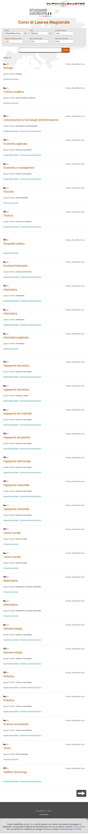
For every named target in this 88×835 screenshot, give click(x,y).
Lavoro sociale (12, 532)
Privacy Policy (79, 826)
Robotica (8, 676)
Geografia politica (14, 243)
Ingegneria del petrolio (16, 437)
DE (53, 5)
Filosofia (8, 191)
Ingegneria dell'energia (17, 461)
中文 (83, 5)
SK (73, 5)
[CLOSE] (77, 829)
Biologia (8, 67)
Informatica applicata (16, 337)
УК (78, 5)
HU (61, 5)
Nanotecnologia (12, 628)
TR (76, 5)
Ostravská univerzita (10, 79)
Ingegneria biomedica (16, 365)
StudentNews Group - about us (44, 811)
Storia (7, 748)
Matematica (10, 580)
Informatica (10, 289)
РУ (71, 5)
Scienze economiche (15, 724)
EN (48, 5)
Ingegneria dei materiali (17, 413)
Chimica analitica (13, 91)
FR (58, 5)
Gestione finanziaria (15, 265)
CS (50, 5)
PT (68, 5)
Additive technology (15, 771)
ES (55, 5)
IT (63, 5)
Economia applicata (15, 143)
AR (81, 5)
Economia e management (18, 167)
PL (65, 5)
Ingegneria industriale (16, 485)
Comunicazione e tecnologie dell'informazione (30, 119)
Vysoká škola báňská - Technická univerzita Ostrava (22, 131)
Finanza (8, 215)
